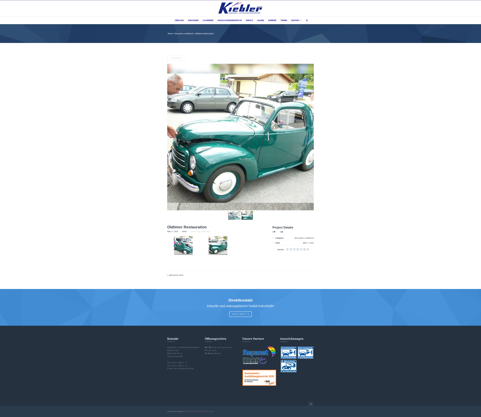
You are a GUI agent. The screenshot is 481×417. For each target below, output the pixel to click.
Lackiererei (189, 33)
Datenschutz (208, 411)
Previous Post (176, 275)
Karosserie (178, 33)
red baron (188, 411)
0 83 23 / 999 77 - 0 (240, 314)
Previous (177, 58)
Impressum (198, 411)
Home (170, 33)
